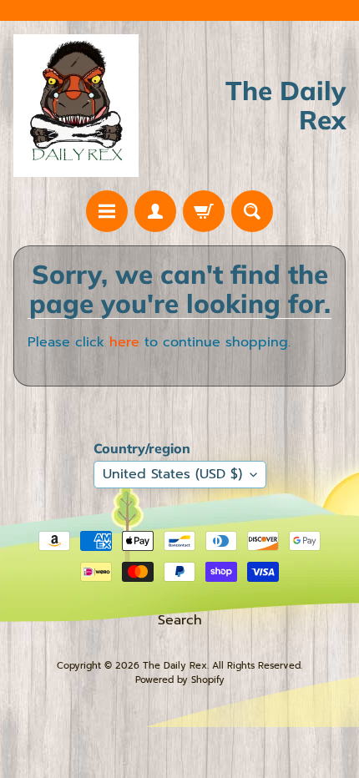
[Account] (155, 211)
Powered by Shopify (180, 680)
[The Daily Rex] (76, 105)
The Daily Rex (175, 666)
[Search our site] (252, 211)
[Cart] (204, 211)
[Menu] (107, 211)
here (124, 342)
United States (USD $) (172, 474)
